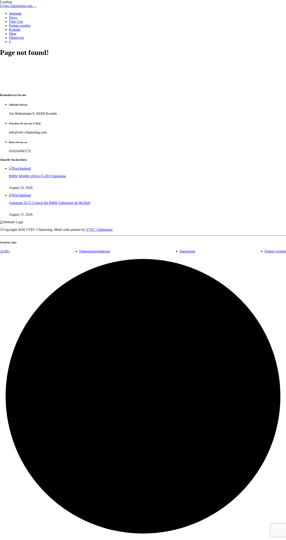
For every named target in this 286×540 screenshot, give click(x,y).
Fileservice (16, 38)
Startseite (15, 13)
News (13, 17)
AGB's (5, 251)
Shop (12, 33)
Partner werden (19, 25)
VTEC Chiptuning (98, 229)
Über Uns (16, 21)
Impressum (187, 251)
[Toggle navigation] (35, 7)
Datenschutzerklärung (94, 251)
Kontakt (14, 29)
